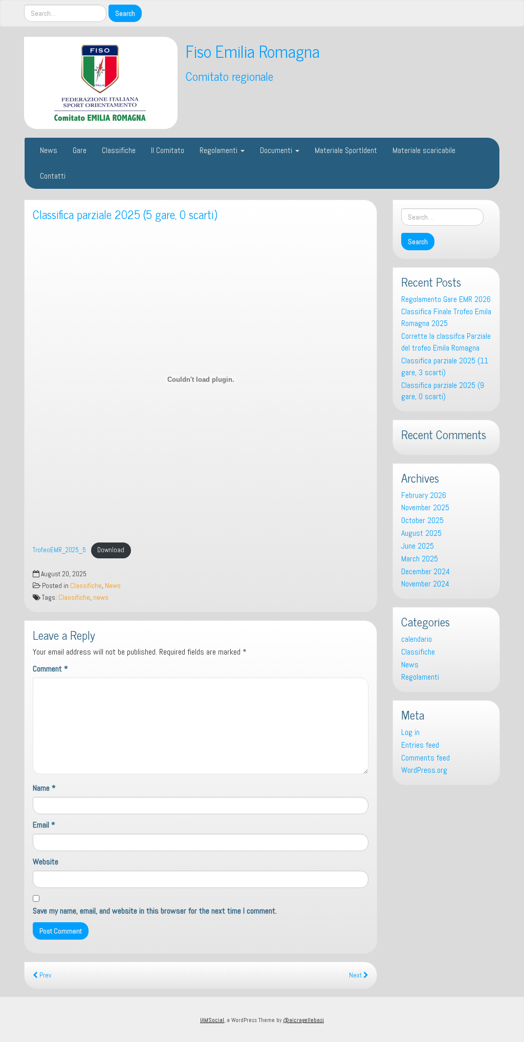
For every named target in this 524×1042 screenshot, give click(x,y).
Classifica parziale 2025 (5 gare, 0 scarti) (125, 214)
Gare (79, 150)
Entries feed (420, 745)
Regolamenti (219, 150)
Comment (50, 668)
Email (44, 824)
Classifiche (119, 150)
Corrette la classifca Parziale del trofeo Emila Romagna (446, 342)
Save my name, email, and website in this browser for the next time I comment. (155, 910)
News (48, 150)
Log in (410, 732)
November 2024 (425, 583)
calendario (416, 639)
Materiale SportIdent (346, 150)
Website (45, 861)
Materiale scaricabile (423, 150)
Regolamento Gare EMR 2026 (446, 299)
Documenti (277, 150)
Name (44, 788)
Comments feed (425, 757)
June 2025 (417, 545)
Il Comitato (167, 150)
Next (356, 975)
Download (110, 550)
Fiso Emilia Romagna (253, 50)
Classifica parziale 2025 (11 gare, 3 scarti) (444, 366)
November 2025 (425, 507)
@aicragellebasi (303, 1020)
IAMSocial (212, 1020)
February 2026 (423, 495)
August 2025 (421, 533)
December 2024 (425, 571)
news (100, 597)
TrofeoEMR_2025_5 (59, 550)
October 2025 (422, 520)
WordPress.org (424, 770)
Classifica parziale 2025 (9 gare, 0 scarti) (442, 391)
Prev (44, 975)
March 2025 (419, 558)
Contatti (53, 175)
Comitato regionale (229, 76)
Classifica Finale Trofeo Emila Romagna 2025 (446, 317)
